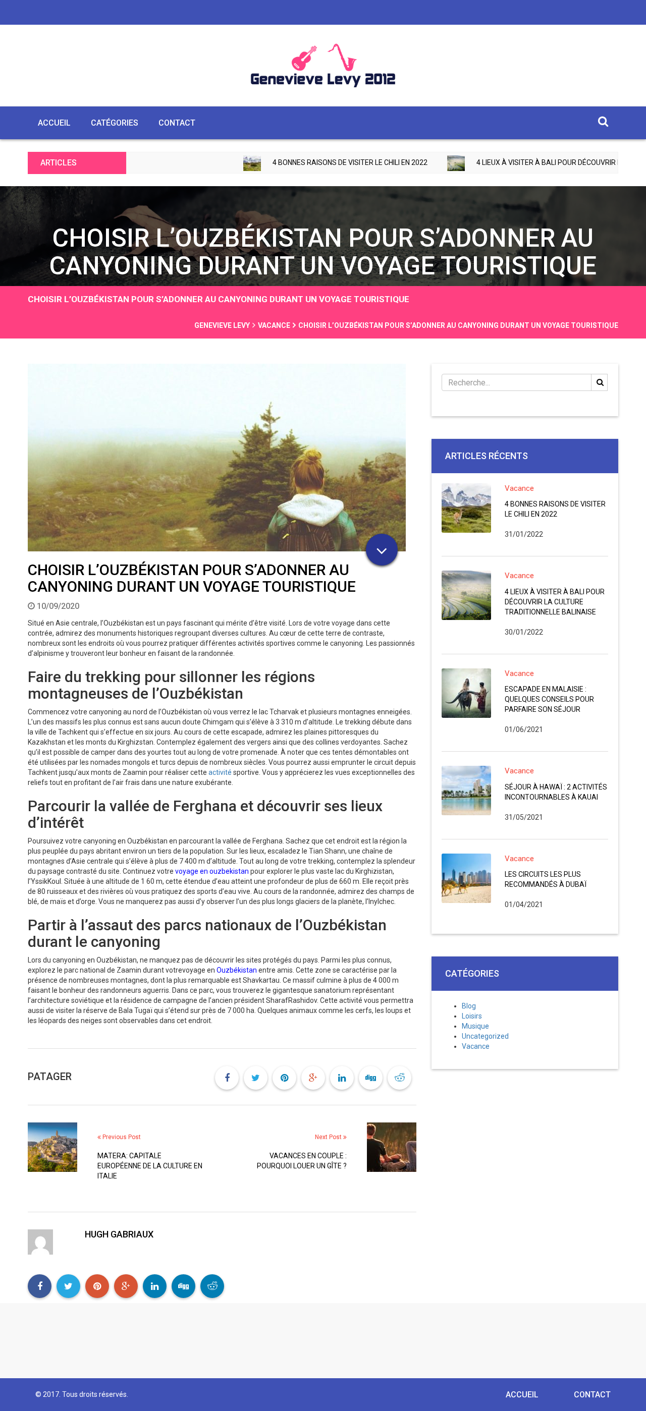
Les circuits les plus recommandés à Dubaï (545, 879)
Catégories (114, 123)
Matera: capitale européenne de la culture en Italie (149, 1166)
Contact (176, 123)
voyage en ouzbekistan (212, 871)
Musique (475, 1026)
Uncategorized (485, 1036)
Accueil (54, 123)
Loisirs (472, 1016)
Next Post (329, 1137)
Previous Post (121, 1137)
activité (219, 772)
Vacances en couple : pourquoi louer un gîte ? (302, 1161)
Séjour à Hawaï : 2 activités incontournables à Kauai (556, 792)
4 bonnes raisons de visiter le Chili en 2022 (300, 162)
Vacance (519, 488)
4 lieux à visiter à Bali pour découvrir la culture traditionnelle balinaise (555, 602)
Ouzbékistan (237, 970)
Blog (469, 1006)
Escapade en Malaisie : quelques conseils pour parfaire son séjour (549, 699)
